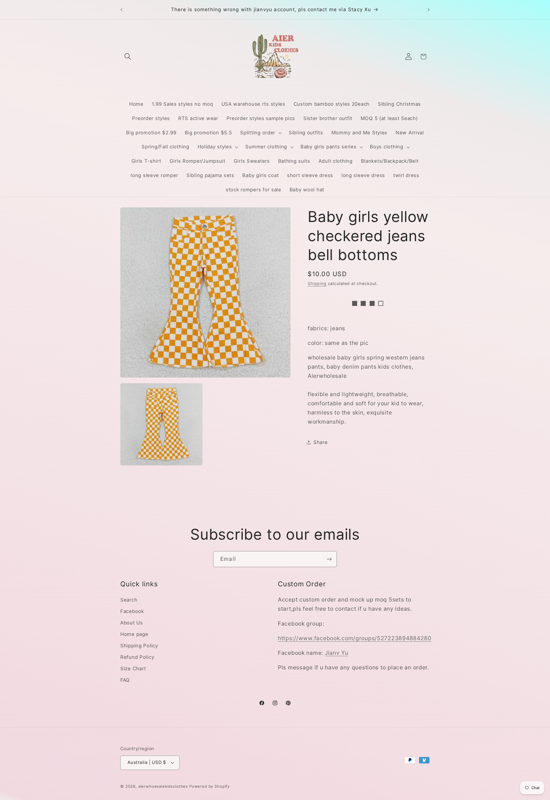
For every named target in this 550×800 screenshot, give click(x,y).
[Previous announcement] (121, 9)
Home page (134, 634)
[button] (127, 56)
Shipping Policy (139, 645)
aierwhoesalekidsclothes (163, 786)
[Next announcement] (428, 9)
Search (128, 600)
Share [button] (320, 442)
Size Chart (133, 668)
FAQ (125, 680)
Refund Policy (137, 657)
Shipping (317, 283)
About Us (131, 623)
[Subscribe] (329, 559)
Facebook (132, 611)
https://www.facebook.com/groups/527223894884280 (354, 638)
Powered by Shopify (209, 786)
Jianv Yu (336, 652)
